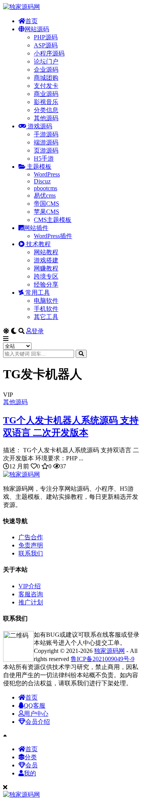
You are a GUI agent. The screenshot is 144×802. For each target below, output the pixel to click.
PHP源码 (46, 37)
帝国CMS (46, 203)
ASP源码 (46, 45)
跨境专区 (46, 276)
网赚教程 (46, 268)
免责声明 (30, 545)
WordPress (47, 174)
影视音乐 (46, 102)
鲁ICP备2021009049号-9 (102, 659)
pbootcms (45, 188)
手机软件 (46, 308)
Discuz (42, 181)
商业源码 (46, 94)
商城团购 (46, 77)
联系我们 (30, 553)
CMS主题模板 (52, 219)
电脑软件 (46, 300)
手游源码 (46, 134)
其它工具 (46, 317)
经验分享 (46, 284)
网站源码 (37, 29)
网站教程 (46, 252)
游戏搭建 (46, 260)
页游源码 (46, 150)
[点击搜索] (81, 354)
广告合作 (30, 537)
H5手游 (44, 158)
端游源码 (46, 142)
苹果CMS (46, 211)
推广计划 (30, 602)
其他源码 (46, 118)
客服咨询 (30, 594)
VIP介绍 (29, 586)
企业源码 (46, 69)
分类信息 (46, 110)
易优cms (45, 195)
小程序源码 (49, 53)
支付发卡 (46, 85)
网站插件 (36, 228)
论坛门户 (46, 61)
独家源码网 (109, 651)
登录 (37, 331)
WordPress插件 (53, 236)
